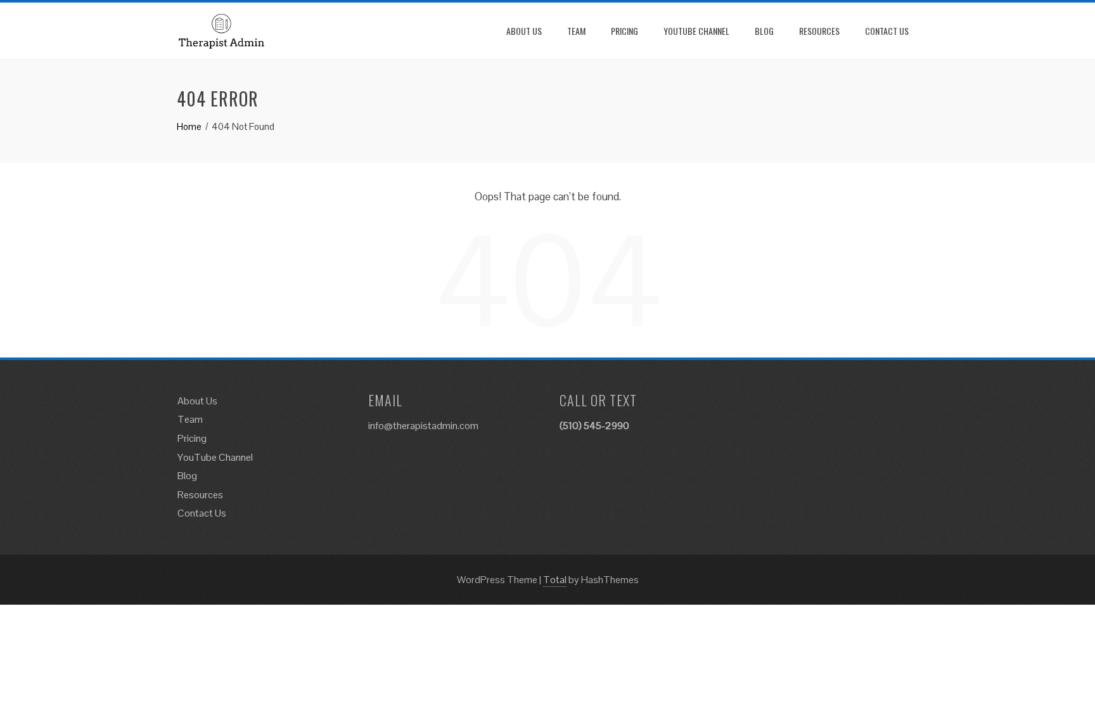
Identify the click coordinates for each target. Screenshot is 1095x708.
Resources (819, 30)
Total (555, 579)
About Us (524, 30)
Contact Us (887, 30)
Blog (764, 30)
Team (576, 30)
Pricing (624, 30)
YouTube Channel (696, 30)
